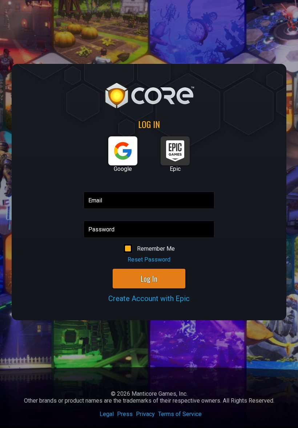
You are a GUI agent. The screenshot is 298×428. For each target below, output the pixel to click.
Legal (107, 414)
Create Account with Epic (149, 298)
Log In (149, 278)
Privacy (145, 414)
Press (125, 414)
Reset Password (149, 259)
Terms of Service (180, 414)
